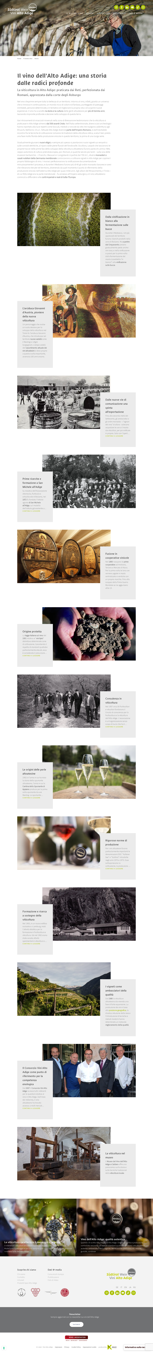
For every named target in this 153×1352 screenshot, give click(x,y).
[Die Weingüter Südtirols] (51, 1292)
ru (134, 1287)
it (122, 1287)
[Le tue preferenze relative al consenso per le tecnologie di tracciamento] (4, 1348)
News (107, 7)
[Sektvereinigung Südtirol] (21, 1292)
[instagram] (116, 7)
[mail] (143, 7)
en (125, 1287)
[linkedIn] (127, 7)
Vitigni (90, 13)
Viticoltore (103, 13)
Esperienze (119, 13)
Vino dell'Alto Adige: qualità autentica (103, 1239)
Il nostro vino (74, 13)
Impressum (58, 1347)
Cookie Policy (76, 1347)
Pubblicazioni (53, 1277)
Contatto (21, 1277)
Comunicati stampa (56, 1274)
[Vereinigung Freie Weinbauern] (64, 1292)
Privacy (66, 1347)
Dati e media (136, 13)
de (117, 1287)
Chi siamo (21, 1274)
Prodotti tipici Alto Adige (27, 1283)
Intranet (20, 1280)
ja (130, 1287)
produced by (103, 1347)
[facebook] (121, 7)
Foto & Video (53, 1280)
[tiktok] (138, 7)
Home (19, 59)
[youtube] (132, 7)
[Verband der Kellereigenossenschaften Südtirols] (36, 1292)
